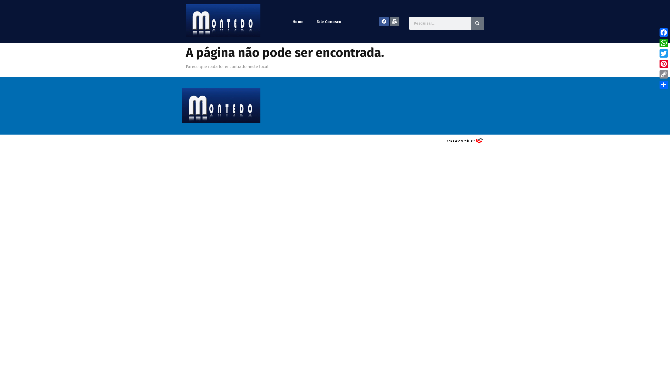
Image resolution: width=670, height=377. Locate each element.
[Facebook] (384, 21)
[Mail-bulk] (394, 21)
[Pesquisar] (477, 23)
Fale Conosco (329, 22)
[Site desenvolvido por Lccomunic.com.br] (465, 142)
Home (298, 22)
